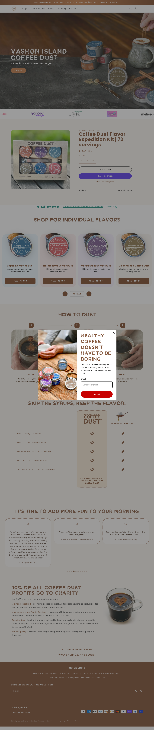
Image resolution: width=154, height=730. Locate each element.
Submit (96, 394)
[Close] (113, 333)
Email (83, 379)
